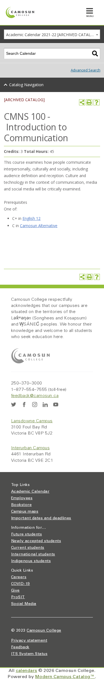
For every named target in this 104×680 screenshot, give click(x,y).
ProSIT (18, 597)
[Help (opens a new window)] (96, 102)
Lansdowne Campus (32, 421)
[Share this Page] (82, 102)
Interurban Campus (30, 448)
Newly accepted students (36, 541)
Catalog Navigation (26, 84)
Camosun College (44, 631)
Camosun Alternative (38, 225)
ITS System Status (29, 654)
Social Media (23, 604)
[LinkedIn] (45, 404)
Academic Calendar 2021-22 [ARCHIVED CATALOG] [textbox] (52, 34)
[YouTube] (55, 404)
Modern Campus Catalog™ (65, 677)
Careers (18, 577)
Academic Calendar (30, 492)
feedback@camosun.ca (35, 396)
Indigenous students (31, 561)
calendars (26, 671)
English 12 (31, 218)
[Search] (95, 53)
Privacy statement (29, 641)
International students (33, 555)
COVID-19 (20, 584)
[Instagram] (34, 404)
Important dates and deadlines (41, 518)
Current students (27, 548)
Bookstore (21, 505)
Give (15, 591)
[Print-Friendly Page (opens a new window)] (89, 102)
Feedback (20, 647)
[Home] (20, 12)
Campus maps (24, 512)
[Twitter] (13, 404)
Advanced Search (85, 70)
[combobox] (52, 34)
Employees (21, 498)
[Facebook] (24, 404)
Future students (26, 535)
